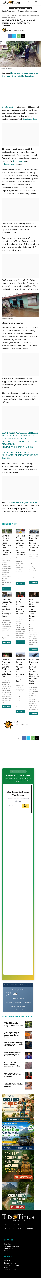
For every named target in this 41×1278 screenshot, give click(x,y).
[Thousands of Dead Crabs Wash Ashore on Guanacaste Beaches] (28, 1065)
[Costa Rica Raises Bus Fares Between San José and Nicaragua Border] (7, 594)
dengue (21, 161)
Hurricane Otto (29, 119)
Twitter (18, 1228)
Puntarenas (30, 984)
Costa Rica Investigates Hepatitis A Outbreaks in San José (13, 1084)
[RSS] (5, 1228)
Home (3, 15)
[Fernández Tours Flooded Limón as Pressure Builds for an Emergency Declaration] (20, 531)
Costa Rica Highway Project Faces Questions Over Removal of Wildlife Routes (6, 545)
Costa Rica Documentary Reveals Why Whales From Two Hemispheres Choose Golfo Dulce (34, 671)
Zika (15, 161)
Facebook (11, 1225)
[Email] (23, 36)
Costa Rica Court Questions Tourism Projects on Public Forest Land (13, 1024)
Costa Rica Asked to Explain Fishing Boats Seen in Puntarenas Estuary (12, 1034)
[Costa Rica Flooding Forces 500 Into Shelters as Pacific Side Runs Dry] (7, 655)
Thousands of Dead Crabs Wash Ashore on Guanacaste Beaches (14, 1064)
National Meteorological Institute (21, 502)
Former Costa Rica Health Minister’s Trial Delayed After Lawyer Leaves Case (34, 610)
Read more (6, 589)
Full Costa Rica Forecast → (18, 1006)
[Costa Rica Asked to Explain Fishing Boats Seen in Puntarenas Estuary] (28, 1035)
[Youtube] (24, 1228)
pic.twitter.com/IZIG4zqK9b (18, 447)
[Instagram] (18, 1224)
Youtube (30, 1228)
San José (6, 984)
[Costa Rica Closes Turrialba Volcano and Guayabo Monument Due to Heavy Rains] (20, 655)
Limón (22, 984)
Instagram (24, 1225)
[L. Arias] (4, 30)
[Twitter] (14, 36)
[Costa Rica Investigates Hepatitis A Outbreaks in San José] (28, 1085)
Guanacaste (14, 984)
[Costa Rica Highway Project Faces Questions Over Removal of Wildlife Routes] (7, 531)
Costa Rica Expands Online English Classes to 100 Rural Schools (34, 543)
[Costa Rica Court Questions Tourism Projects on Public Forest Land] (28, 1024)
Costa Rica (13, 15)
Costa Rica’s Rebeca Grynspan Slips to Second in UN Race (20, 606)
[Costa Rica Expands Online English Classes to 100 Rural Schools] (34, 531)
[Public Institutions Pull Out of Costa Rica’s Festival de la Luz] (28, 1055)
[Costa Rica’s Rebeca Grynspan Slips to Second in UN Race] (20, 594)
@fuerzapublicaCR (16, 433)
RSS (9, 1228)
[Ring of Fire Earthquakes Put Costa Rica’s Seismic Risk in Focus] (28, 1045)
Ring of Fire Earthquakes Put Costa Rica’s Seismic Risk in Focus (13, 1044)
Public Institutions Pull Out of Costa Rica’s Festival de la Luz (12, 1054)
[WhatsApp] (18, 36)
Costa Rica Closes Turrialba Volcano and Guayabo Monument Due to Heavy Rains (20, 670)
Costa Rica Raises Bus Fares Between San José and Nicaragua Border (7, 607)
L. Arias (11, 30)
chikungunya (8, 164)
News (7, 15)
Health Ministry (9, 107)
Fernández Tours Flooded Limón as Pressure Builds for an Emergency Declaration (20, 546)
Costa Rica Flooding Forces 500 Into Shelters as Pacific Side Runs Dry (6, 668)
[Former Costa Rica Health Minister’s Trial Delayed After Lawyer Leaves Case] (34, 594)
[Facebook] (10, 36)
